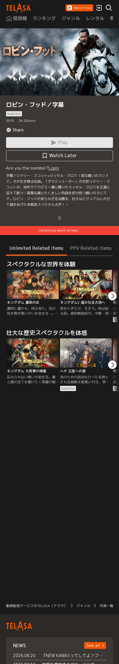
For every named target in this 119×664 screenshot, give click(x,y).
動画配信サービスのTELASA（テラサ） (36, 605)
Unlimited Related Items (36, 248)
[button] (79, 7)
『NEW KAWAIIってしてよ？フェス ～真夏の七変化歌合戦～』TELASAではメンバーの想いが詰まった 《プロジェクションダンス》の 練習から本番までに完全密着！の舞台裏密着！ (74, 655)
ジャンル (83, 605)
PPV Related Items (90, 248)
